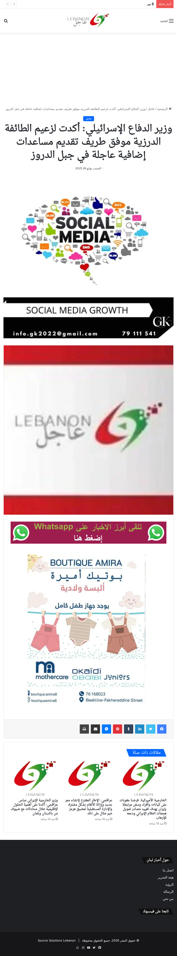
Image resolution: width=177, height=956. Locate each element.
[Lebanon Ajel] (88, 20)
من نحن (168, 899)
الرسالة (168, 891)
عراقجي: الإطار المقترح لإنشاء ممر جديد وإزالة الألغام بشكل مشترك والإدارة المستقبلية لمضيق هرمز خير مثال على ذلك (88, 807)
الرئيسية (163, 109)
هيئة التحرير (166, 877)
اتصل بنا (168, 870)
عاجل (151, 109)
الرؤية (169, 884)
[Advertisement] (88, 69)
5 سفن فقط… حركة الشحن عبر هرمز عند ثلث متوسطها (114, 4)
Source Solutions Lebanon (57, 940)
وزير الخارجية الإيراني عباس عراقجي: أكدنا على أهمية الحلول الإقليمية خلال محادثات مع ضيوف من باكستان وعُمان (34, 807)
